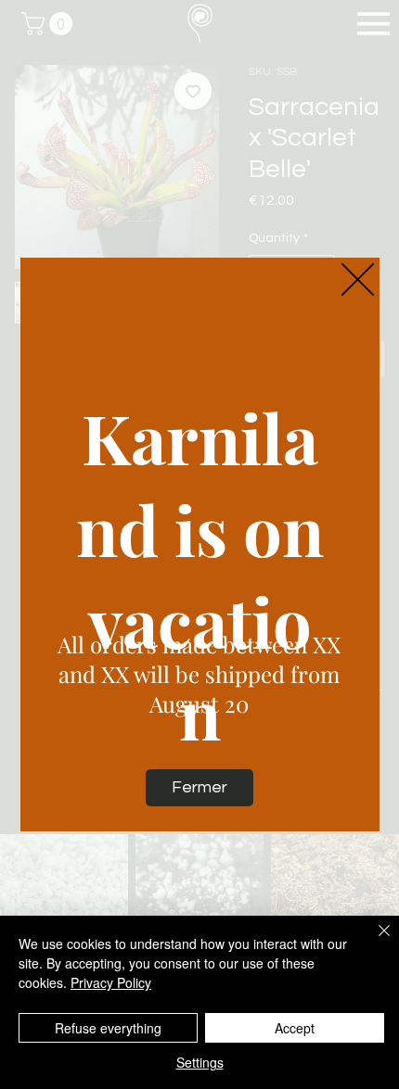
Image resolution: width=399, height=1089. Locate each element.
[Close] (373, 941)
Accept (295, 1028)
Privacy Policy (111, 982)
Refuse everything (108, 1028)
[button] (357, 280)
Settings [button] (200, 1062)
